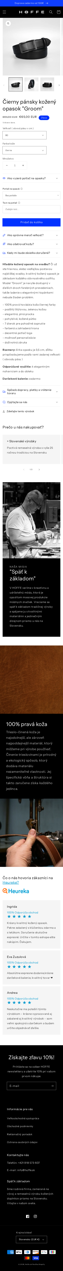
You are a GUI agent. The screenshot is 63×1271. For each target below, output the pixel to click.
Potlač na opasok (11, 188)
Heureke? (11, 882)
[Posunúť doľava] (4, 85)
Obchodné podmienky (20, 1126)
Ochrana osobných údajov (22, 1142)
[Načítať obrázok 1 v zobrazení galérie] (16, 84)
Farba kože (9, 143)
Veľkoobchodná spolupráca (23, 1118)
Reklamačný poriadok (19, 1134)
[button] (4, 12)
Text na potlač (10, 202)
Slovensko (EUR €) (29, 1239)
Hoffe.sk (28, 1264)
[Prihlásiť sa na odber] (52, 1086)
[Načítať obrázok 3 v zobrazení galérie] (47, 84)
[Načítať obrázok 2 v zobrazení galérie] (31, 84)
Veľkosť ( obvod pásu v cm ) (18, 128)
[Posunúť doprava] (59, 85)
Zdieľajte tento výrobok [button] (20, 411)
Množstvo (8, 158)
